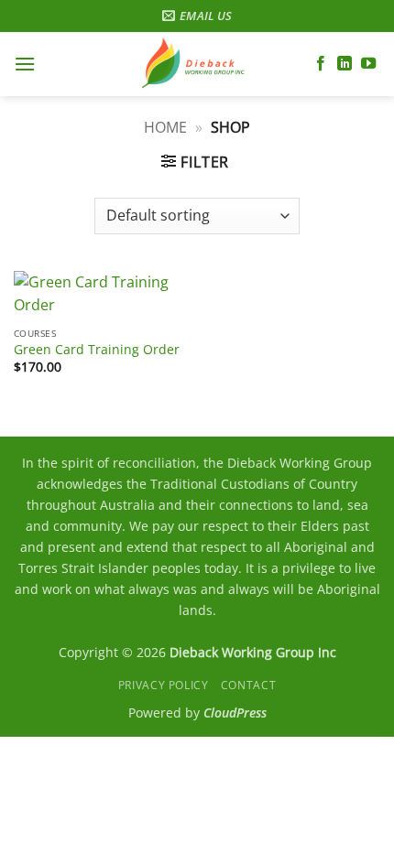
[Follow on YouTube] (368, 64)
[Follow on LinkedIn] (344, 64)
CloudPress (235, 712)
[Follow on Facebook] (320, 64)
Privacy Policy (163, 685)
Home (165, 127)
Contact (248, 685)
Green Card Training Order (97, 349)
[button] (25, 63)
